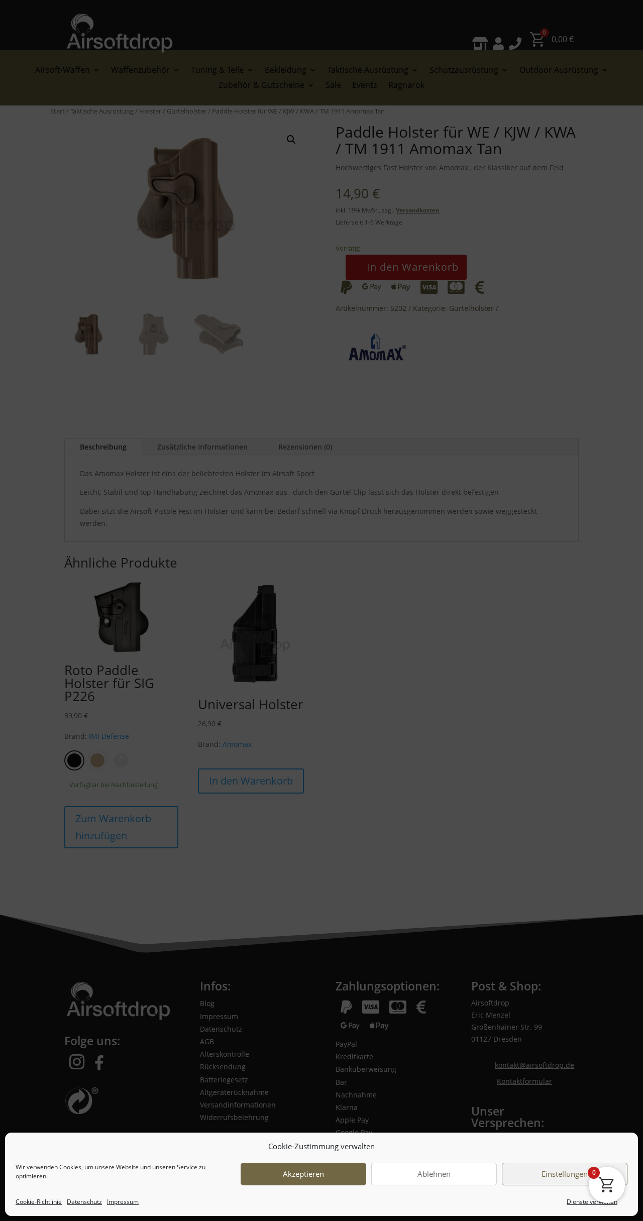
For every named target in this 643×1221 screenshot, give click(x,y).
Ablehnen (434, 1174)
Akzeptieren (303, 1174)
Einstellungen (565, 1174)
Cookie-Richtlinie (39, 1201)
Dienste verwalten (592, 1201)
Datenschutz (84, 1201)
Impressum (123, 1201)
